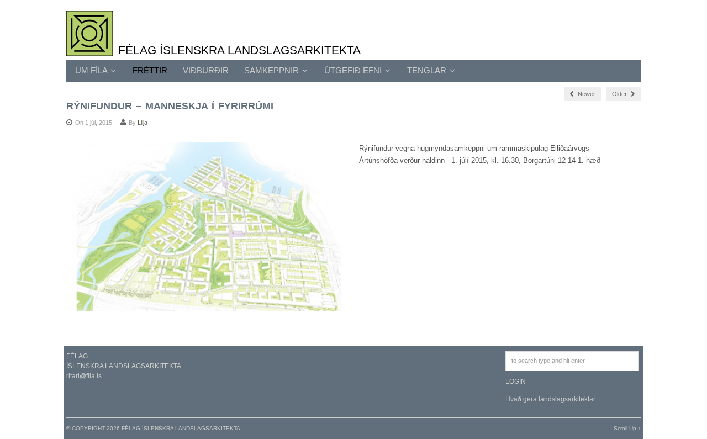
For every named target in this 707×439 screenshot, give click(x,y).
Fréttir (150, 70)
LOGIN (515, 381)
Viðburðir (206, 70)
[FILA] (89, 50)
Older (620, 94)
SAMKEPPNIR (272, 70)
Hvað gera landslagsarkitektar (550, 399)
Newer (585, 94)
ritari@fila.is (84, 376)
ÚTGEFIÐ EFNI (354, 70)
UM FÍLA (92, 70)
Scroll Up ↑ (627, 428)
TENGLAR (428, 70)
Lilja (142, 122)
